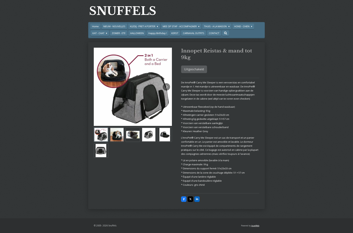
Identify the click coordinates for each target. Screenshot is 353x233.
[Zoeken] (225, 33)
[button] (101, 134)
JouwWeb (255, 225)
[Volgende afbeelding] (166, 87)
